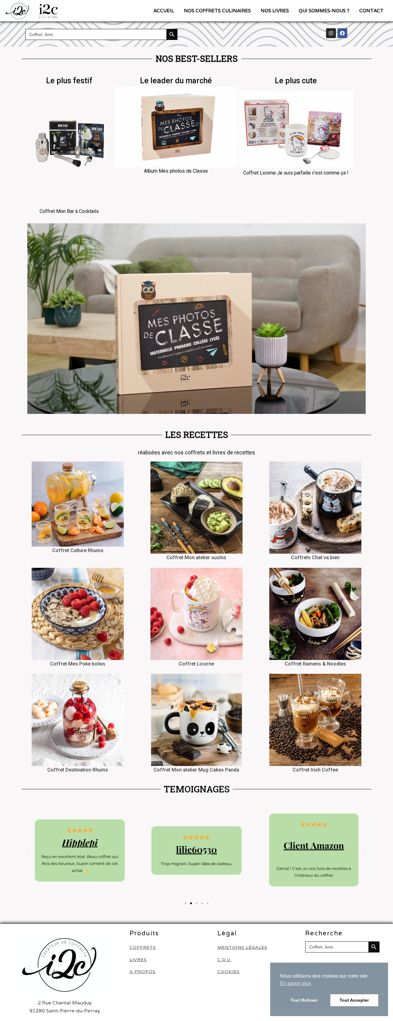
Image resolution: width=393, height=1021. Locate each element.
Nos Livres (275, 11)
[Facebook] (342, 33)
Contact (371, 11)
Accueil (164, 11)
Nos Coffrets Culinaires (217, 11)
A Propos (143, 971)
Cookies (228, 971)
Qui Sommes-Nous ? (324, 11)
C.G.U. (224, 959)
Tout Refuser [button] (303, 1000)
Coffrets (143, 947)
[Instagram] (331, 33)
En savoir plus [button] (295, 983)
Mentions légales (242, 947)
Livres (138, 959)
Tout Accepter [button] (354, 1000)
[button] (28, 851)
